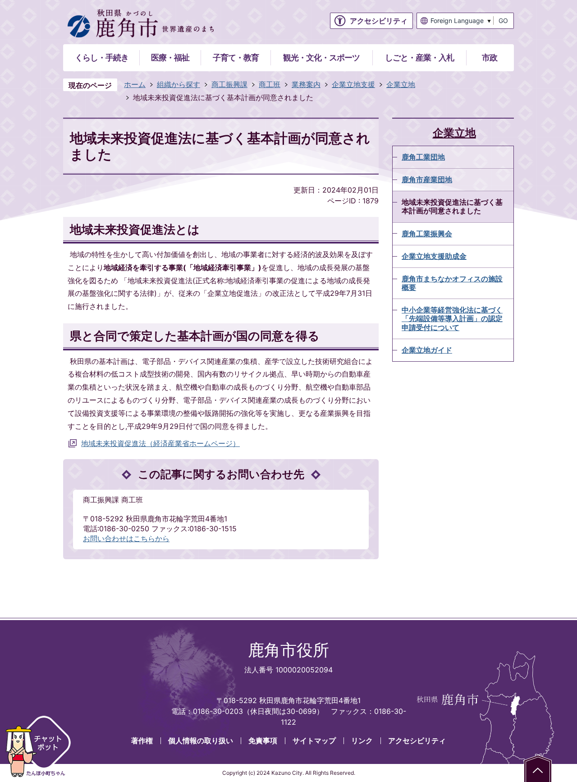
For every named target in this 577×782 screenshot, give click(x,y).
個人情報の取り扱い (200, 740)
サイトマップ (314, 740)
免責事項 (262, 740)
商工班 (269, 84)
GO (503, 20)
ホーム (135, 84)
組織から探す (178, 84)
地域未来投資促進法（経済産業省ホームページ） (160, 443)
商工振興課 (229, 84)
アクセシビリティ (417, 740)
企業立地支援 (353, 84)
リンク (362, 740)
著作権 (142, 740)
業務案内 (306, 84)
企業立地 (400, 84)
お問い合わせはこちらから (126, 538)
